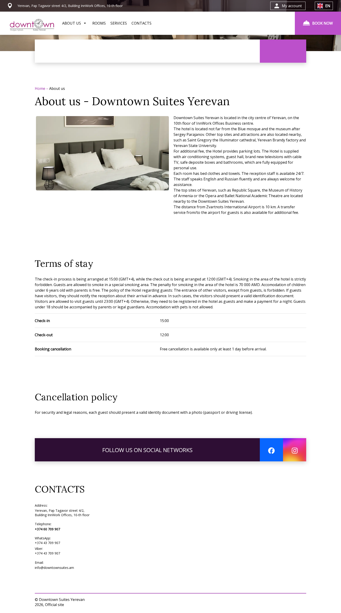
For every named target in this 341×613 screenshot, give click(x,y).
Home (40, 88)
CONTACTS (141, 23)
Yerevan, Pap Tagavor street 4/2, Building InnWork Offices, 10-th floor (62, 512)
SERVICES (118, 23)
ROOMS (99, 23)
